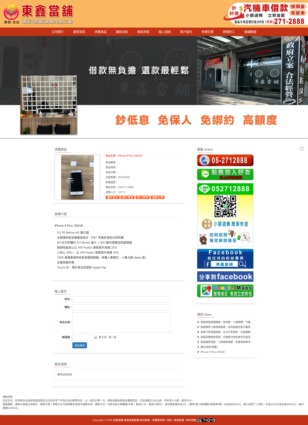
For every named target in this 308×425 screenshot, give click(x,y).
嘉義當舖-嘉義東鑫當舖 (126, 420)
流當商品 (100, 32)
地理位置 (207, 32)
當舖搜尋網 (158, 420)
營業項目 (79, 32)
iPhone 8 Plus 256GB (213, 352)
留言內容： (65, 322)
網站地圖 (191, 420)
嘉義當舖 (179, 420)
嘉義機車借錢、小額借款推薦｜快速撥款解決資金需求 (230, 342)
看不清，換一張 (107, 337)
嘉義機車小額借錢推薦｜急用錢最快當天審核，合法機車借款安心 (237, 327)
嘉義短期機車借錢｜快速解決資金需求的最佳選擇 (228, 337)
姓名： (68, 299)
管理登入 (229, 32)
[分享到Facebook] (225, 277)
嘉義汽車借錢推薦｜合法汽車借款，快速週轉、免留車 (230, 332)
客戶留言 (186, 32)
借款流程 (143, 32)
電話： (68, 307)
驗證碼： (66, 337)
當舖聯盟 (250, 32)
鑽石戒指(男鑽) (209, 347)
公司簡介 (58, 32)
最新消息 (122, 32)
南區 (169, 420)
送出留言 (80, 345)
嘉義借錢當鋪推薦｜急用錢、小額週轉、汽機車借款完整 (232, 322)
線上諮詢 (165, 32)
